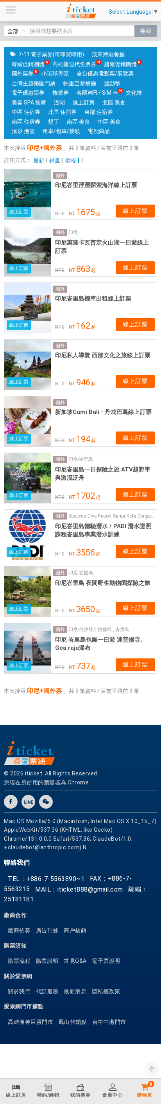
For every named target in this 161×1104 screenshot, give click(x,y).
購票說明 (47, 961)
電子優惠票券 (28, 93)
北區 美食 (113, 102)
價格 (71, 160)
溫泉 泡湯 (23, 131)
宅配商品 (99, 131)
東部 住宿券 (98, 112)
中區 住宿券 (26, 112)
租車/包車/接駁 (61, 131)
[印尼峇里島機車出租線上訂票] (27, 308)
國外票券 (23, 73)
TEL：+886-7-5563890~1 (46, 879)
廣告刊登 (47, 930)
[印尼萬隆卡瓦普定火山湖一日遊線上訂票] (27, 251)
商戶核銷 (75, 930)
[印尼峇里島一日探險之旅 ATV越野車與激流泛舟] (27, 478)
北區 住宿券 (62, 112)
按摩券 (60, 93)
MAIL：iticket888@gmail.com (79, 889)
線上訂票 (135, 210)
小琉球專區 (55, 73)
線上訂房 (84, 102)
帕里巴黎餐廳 (79, 83)
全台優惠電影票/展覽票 (105, 73)
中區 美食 (109, 122)
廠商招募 (19, 930)
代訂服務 (47, 991)
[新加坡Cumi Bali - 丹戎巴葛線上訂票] (27, 421)
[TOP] (151, 1068)
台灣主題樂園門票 (33, 83)
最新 (38, 160)
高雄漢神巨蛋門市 (30, 1022)
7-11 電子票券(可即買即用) (51, 54)
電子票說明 (106, 961)
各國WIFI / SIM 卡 (97, 93)
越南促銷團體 (120, 64)
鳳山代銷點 (73, 1022)
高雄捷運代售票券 (74, 64)
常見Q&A (75, 961)
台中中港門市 (109, 1022)
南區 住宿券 (26, 122)
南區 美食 (78, 122)
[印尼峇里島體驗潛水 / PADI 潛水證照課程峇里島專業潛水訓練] (27, 535)
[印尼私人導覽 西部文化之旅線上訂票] (27, 365)
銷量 (54, 160)
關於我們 (19, 991)
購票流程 (19, 961)
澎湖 (59, 102)
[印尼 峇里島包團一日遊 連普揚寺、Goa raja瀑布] (27, 648)
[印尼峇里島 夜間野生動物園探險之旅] (27, 591)
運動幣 (112, 83)
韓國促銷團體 (28, 64)
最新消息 (75, 991)
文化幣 (134, 93)
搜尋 (145, 31)
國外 (60, 175)
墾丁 (53, 122)
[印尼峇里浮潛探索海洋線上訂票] (27, 194)
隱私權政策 (106, 991)
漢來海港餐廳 (108, 54)
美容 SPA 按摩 (29, 102)
